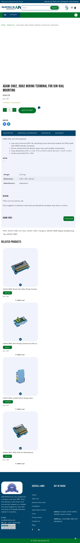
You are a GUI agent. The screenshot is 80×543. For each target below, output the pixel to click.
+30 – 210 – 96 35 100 (12, 523)
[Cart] (77, 8)
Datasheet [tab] (59, 133)
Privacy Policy (37, 517)
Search (54, 8)
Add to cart (27, 110)
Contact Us (36, 521)
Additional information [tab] (27, 133)
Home (34, 495)
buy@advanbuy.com (8, 520)
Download (69, 219)
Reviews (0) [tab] (46, 133)
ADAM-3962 (12, 234)
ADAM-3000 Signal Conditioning (60, 231)
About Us (35, 499)
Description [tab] (8, 133)
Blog (33, 525)
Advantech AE (43, 541)
